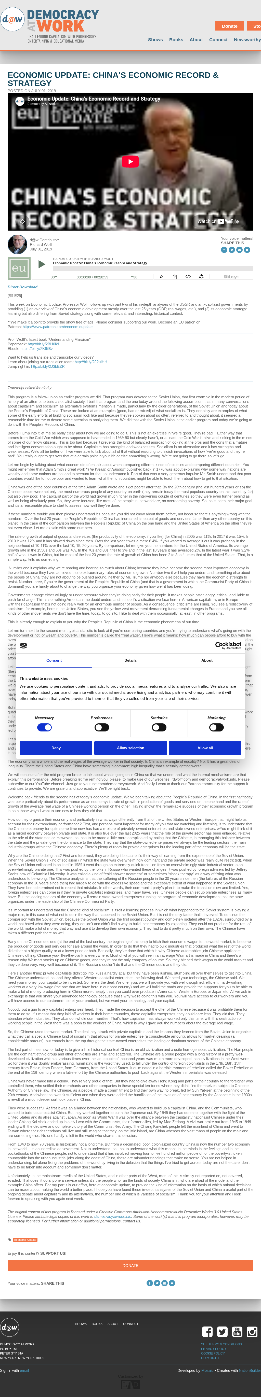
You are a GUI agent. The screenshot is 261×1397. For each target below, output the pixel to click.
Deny (56, 748)
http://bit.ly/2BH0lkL (44, 344)
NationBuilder (250, 1370)
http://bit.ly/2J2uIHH (91, 362)
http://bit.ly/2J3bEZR (48, 366)
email (24, 1370)
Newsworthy (247, 39)
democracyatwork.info (112, 1216)
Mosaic (207, 1370)
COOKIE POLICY (213, 1353)
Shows (155, 39)
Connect (218, 39)
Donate (230, 26)
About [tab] (207, 660)
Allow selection (130, 748)
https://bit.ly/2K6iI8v (36, 348)
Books (176, 39)
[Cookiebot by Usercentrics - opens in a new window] (219, 646)
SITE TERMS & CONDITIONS (221, 1344)
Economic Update (25, 1239)
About (196, 39)
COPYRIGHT (210, 1358)
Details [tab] (130, 660)
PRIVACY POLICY (213, 1349)
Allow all (205, 748)
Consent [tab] (54, 660)
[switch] (102, 727)
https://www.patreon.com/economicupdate (58, 326)
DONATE (130, 1265)
